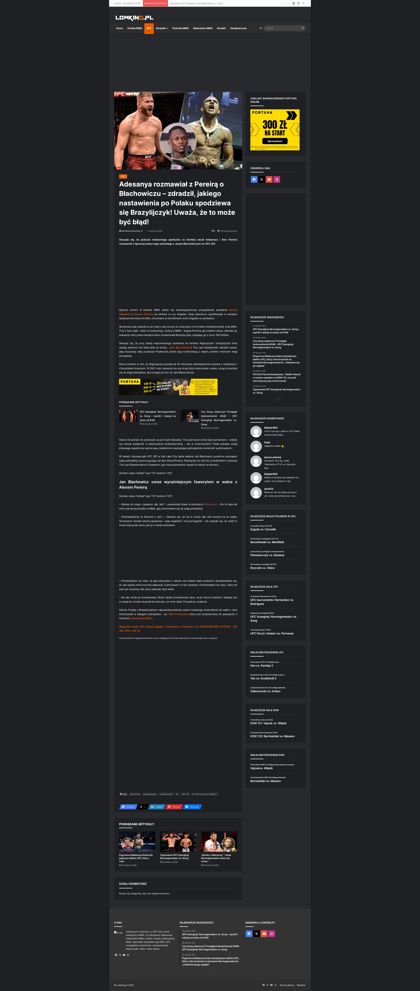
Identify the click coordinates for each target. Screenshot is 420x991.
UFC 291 (185, 794)
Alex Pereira (135, 794)
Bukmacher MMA (202, 28)
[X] (120, 955)
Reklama (301, 985)
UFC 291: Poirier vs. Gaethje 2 (204, 794)
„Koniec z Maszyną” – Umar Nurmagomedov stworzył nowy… (216, 858)
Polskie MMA (134, 28)
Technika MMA (180, 28)
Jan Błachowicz (166, 794)
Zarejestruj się (238, 28)
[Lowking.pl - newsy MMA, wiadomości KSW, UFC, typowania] (134, 18)
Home (119, 28)
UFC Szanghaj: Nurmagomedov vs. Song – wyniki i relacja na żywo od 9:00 (158, 415)
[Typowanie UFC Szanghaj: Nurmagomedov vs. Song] (178, 841)
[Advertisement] (210, 61)
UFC (149, 28)
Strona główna (287, 985)
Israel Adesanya (149, 794)
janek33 (268, 488)
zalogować (136, 893)
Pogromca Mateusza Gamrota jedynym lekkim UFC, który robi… (136, 858)
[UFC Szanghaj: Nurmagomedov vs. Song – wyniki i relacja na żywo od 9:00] (128, 416)
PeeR (267, 442)
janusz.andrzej (272, 457)
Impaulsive (210, 504)
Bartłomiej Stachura (131, 231)
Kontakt (221, 28)
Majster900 (271, 427)
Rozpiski (161, 28)
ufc (177, 794)
